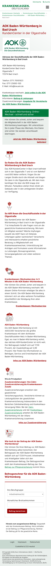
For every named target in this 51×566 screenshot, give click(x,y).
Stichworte (37, 2)
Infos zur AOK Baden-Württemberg (29, 360)
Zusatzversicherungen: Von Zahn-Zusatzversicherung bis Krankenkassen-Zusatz (24, 384)
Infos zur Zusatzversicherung (32, 422)
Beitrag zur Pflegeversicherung (18, 467)
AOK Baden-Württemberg (17, 324)
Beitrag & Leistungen (23, 98)
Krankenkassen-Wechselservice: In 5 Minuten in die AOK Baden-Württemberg (24, 280)
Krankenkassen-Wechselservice (31, 306)
